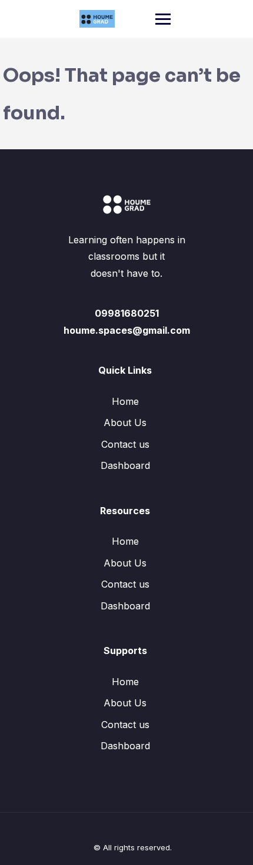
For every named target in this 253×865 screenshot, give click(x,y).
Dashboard (125, 465)
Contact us (125, 444)
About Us (125, 422)
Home (125, 401)
